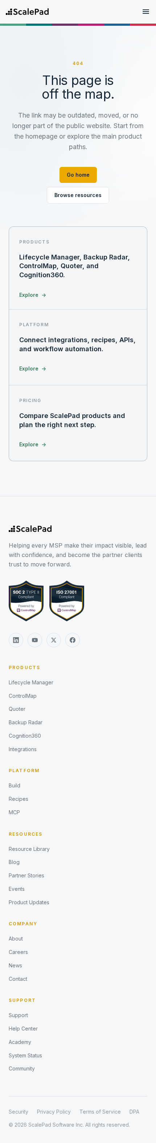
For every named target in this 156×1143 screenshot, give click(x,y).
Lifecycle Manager (31, 682)
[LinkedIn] (16, 640)
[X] (53, 640)
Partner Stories (26, 875)
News (15, 965)
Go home (78, 175)
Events (17, 889)
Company (23, 923)
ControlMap (23, 696)
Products (24, 667)
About (16, 938)
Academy (20, 1042)
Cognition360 (25, 736)
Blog (14, 862)
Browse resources (78, 195)
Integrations (23, 749)
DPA (134, 1112)
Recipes (18, 799)
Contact (18, 979)
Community (22, 1068)
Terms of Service (100, 1112)
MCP (14, 812)
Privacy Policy (54, 1112)
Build (14, 785)
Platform (24, 770)
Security (18, 1112)
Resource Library (29, 849)
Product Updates (29, 902)
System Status (25, 1055)
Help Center (23, 1028)
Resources (25, 834)
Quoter (17, 709)
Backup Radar (25, 722)
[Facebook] (72, 640)
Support (22, 1000)
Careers (18, 952)
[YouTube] (35, 640)
